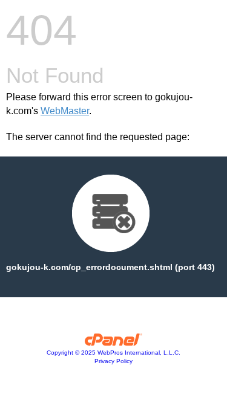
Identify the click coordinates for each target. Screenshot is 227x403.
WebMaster (65, 111)
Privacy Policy (113, 361)
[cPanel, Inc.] (113, 342)
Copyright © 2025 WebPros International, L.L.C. (113, 352)
